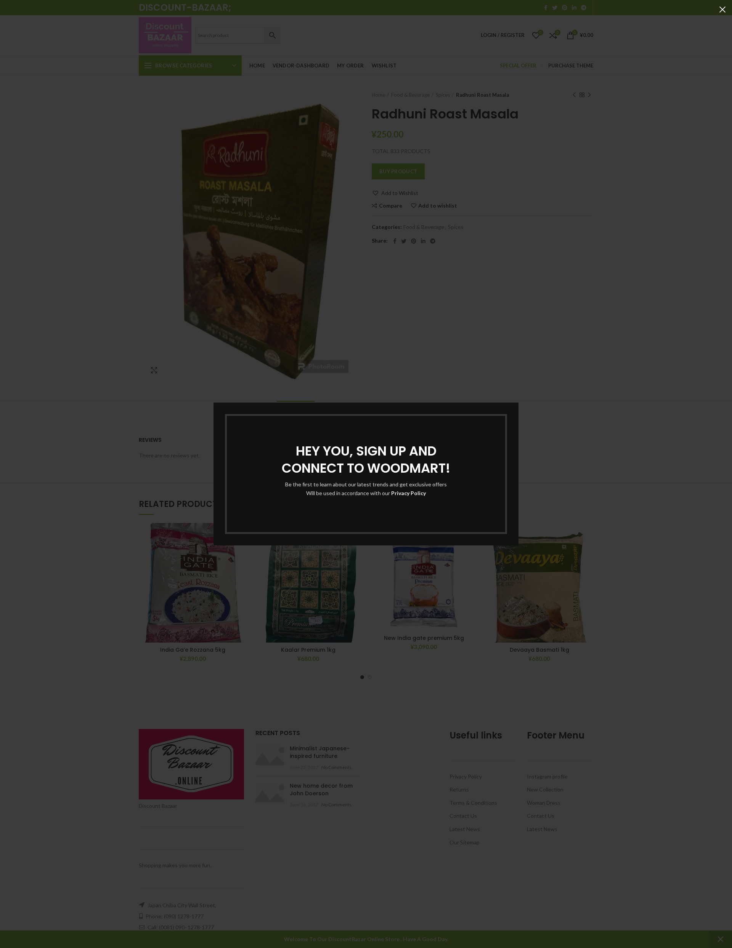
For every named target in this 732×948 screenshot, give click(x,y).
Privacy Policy (408, 493)
